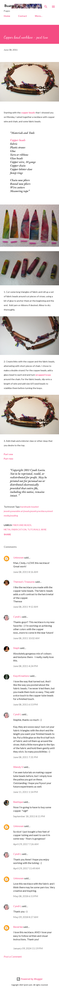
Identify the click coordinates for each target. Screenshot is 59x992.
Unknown (18, 557)
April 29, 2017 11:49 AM (26, 868)
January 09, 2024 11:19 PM (28, 948)
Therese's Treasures (24, 581)
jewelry (33, 511)
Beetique (18, 801)
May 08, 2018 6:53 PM (25, 896)
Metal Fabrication (15, 529)
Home (7, 16)
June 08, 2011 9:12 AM (25, 606)
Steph (16, 647)
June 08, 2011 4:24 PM (25, 665)
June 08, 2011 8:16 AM (25, 571)
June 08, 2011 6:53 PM (25, 704)
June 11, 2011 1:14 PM (25, 791)
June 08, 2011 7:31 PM (25, 757)
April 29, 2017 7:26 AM (26, 844)
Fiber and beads (22, 525)
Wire (44, 529)
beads (27, 511)
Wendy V (18, 766)
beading (14, 515)
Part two (8, 458)
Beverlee (18, 926)
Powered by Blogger (31, 978)
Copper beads (17, 140)
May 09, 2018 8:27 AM (25, 916)
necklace (42, 511)
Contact (22, 16)
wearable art (17, 511)
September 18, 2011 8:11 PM (29, 816)
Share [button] (7, 534)
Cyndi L (17, 616)
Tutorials (33, 529)
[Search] (46, 6)
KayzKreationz (21, 675)
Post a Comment (13, 956)
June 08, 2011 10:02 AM (26, 638)
